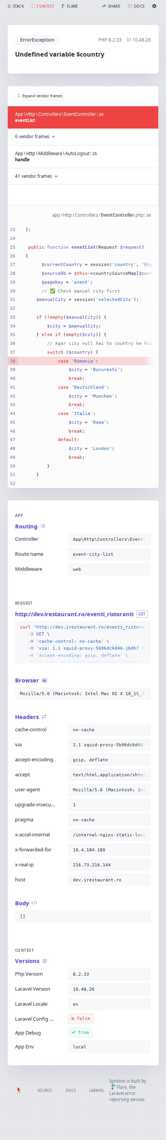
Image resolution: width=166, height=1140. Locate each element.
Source (44, 1090)
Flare (122, 1087)
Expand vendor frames (42, 96)
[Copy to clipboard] (143, 539)
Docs (71, 1090)
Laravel (96, 1090)
